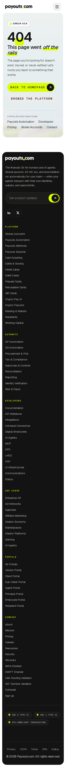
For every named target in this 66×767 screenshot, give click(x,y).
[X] (18, 213)
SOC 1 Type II (48, 715)
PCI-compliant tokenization (29, 722)
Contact (52, 127)
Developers (45, 122)
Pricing (11, 127)
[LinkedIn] (8, 213)
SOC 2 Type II (20, 715)
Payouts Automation (20, 122)
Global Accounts (31, 127)
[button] (55, 7)
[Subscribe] (54, 198)
